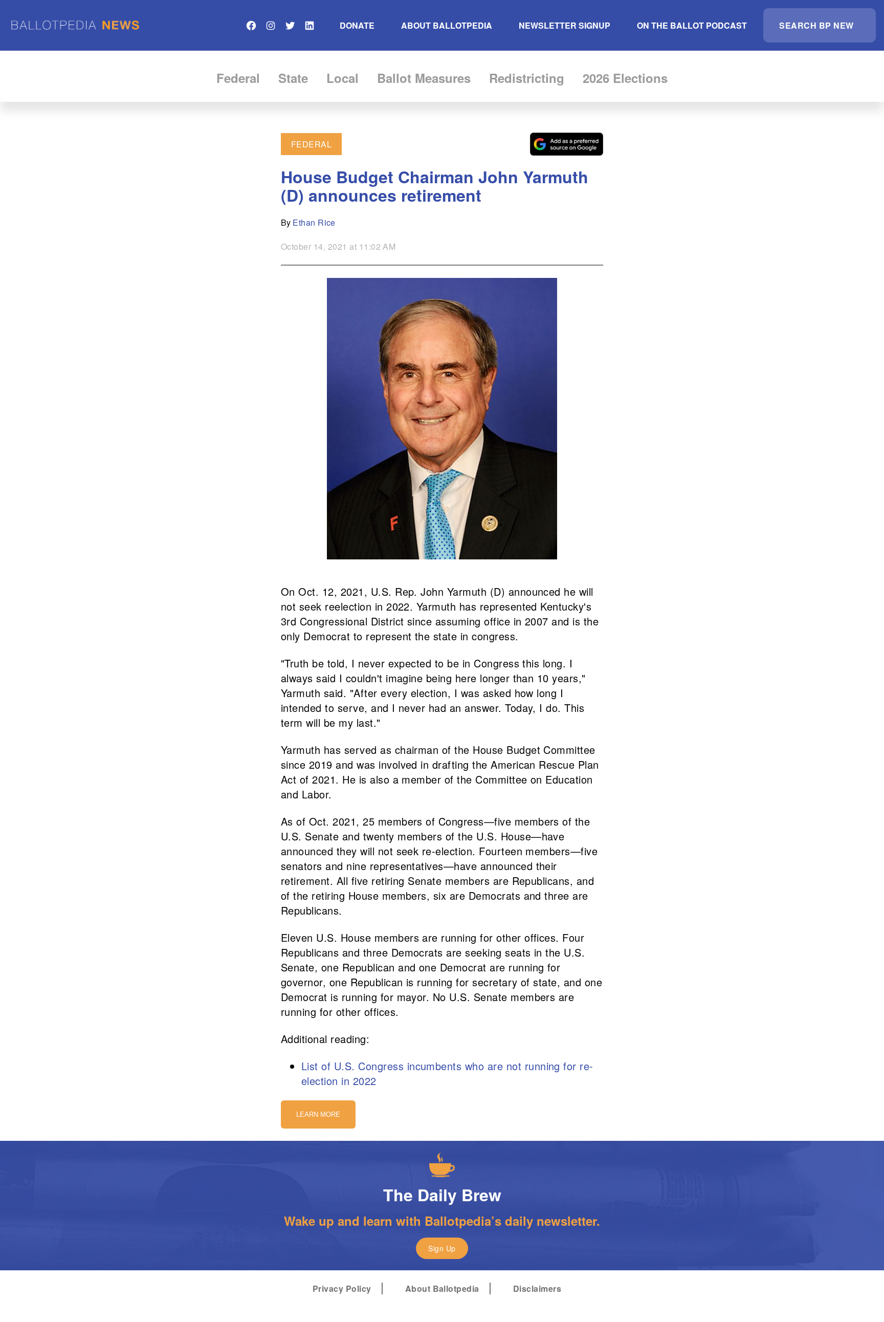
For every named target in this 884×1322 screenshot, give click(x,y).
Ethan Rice (314, 222)
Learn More (318, 1114)
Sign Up (441, 1248)
